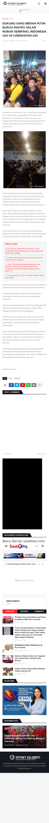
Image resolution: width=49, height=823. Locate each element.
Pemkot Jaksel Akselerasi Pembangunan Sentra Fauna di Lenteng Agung (24, 258)
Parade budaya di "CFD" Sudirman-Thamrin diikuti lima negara (24, 276)
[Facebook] (11, 385)
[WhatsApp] (28, 385)
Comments (39, 611)
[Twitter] (16, 385)
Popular (10, 611)
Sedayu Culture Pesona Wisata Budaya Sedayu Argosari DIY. (30, 670)
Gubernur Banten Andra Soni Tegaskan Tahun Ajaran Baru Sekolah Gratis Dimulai (30, 658)
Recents (24, 611)
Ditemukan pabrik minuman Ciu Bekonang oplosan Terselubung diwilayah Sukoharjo (24, 738)
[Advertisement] (24, 797)
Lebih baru (7, 454)
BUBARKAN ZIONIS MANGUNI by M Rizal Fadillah (28, 646)
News (12, 19)
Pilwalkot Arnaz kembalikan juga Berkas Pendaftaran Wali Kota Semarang (30, 618)
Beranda (6, 19)
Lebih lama (41, 454)
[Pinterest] (22, 385)
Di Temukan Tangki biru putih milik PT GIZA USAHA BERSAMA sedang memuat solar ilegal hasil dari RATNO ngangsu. (24, 251)
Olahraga (17, 378)
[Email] (33, 385)
